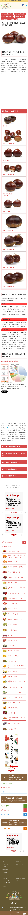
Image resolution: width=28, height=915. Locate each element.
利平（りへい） (7, 126)
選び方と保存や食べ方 (6, 16)
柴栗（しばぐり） (7, 174)
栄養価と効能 (4, 19)
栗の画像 (13, 19)
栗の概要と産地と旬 (6, 14)
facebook (23, 5)
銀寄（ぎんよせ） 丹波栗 (7, 194)
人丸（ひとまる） (7, 287)
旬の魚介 (6, 814)
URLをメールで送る (14, 910)
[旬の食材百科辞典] (6, 8)
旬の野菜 (6, 806)
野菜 (3, 914)
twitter (26, 5)
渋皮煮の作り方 (19, 16)
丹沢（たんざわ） (7, 143)
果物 (10, 914)
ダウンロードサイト (11, 428)
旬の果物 (6, 810)
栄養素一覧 (7, 828)
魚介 (17, 914)
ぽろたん (5, 160)
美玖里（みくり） (7, 249)
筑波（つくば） (7, 211)
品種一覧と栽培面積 (19, 14)
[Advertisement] (14, 89)
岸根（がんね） (7, 230)
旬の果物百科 (8, 542)
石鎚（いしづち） (7, 267)
